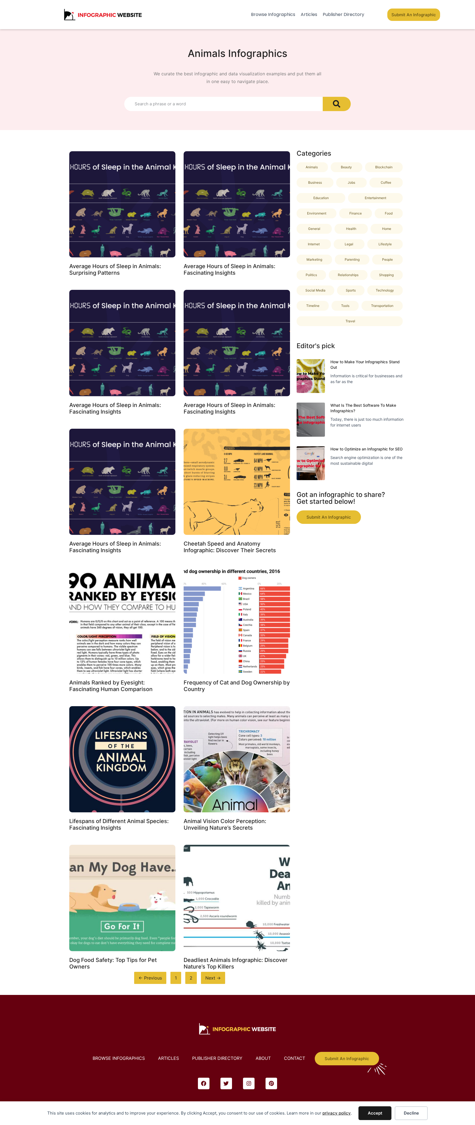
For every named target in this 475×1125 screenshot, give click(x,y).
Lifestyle (385, 244)
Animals (312, 167)
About (263, 1058)
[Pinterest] (271, 1083)
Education (321, 198)
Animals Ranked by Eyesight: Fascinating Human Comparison (111, 685)
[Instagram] (249, 1083)
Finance (355, 213)
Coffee (386, 182)
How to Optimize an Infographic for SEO (366, 449)
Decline (411, 1113)
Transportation (382, 306)
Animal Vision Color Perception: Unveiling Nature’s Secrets (225, 824)
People (387, 259)
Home (386, 229)
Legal (349, 244)
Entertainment (375, 198)
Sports (351, 290)
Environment (316, 213)
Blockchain (384, 167)
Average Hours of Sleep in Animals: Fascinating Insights (229, 269)
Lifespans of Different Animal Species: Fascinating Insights (119, 824)
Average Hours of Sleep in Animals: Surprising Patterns (115, 269)
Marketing (314, 259)
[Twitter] (226, 1083)
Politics (311, 275)
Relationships (348, 275)
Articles (309, 14)
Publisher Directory (343, 14)
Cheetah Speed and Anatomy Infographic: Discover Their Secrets (230, 547)
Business (315, 182)
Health (351, 229)
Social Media (315, 290)
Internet (314, 244)
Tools (345, 306)
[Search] (337, 104)
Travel (350, 321)
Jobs (351, 182)
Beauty (346, 167)
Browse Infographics (273, 14)
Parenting (352, 259)
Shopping (386, 275)
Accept (375, 1113)
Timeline (312, 306)
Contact (294, 1058)
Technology (385, 290)
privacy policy (336, 1113)
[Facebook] (203, 1083)
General (314, 229)
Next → (213, 978)
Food (389, 213)
